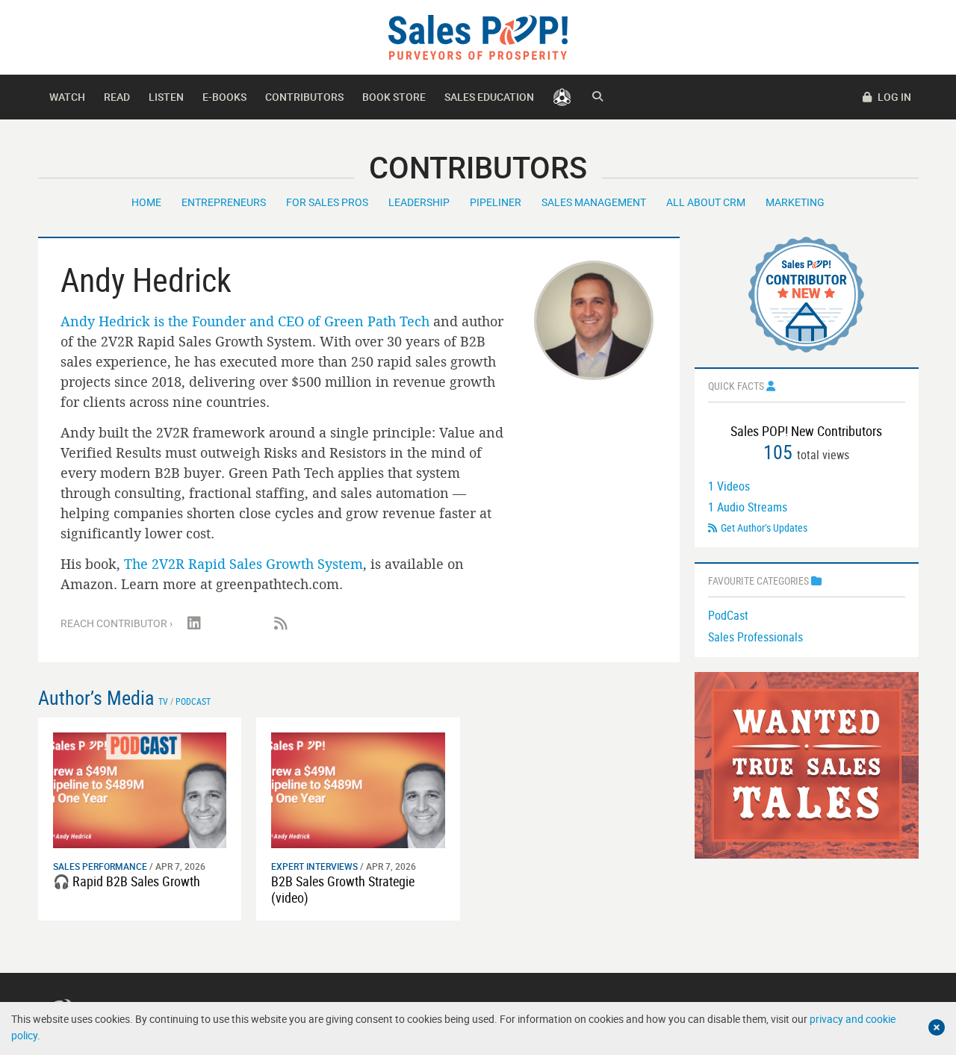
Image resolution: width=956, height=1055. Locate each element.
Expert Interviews (314, 866)
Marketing (795, 202)
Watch (67, 97)
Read (117, 97)
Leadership (419, 202)
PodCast (728, 615)
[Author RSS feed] (280, 623)
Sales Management (593, 202)
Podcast (193, 701)
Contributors (304, 97)
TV (163, 701)
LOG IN (893, 97)
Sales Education (489, 97)
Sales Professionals (755, 637)
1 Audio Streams (747, 507)
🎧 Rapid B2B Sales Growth (126, 881)
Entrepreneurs (223, 202)
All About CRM (705, 202)
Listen (166, 97)
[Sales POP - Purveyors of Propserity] (478, 36)
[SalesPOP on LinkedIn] (194, 623)
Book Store (394, 97)
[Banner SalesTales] (807, 763)
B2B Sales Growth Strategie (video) (343, 889)
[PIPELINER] (562, 97)
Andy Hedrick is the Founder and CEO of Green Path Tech (244, 321)
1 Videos (729, 486)
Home (146, 202)
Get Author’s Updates (764, 527)
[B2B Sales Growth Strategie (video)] (358, 789)
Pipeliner (495, 202)
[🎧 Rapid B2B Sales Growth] (140, 789)
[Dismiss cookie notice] (936, 1027)
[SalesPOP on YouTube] (237, 623)
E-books (224, 97)
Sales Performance (100, 866)
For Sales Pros (327, 202)
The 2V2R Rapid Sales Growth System (243, 564)
